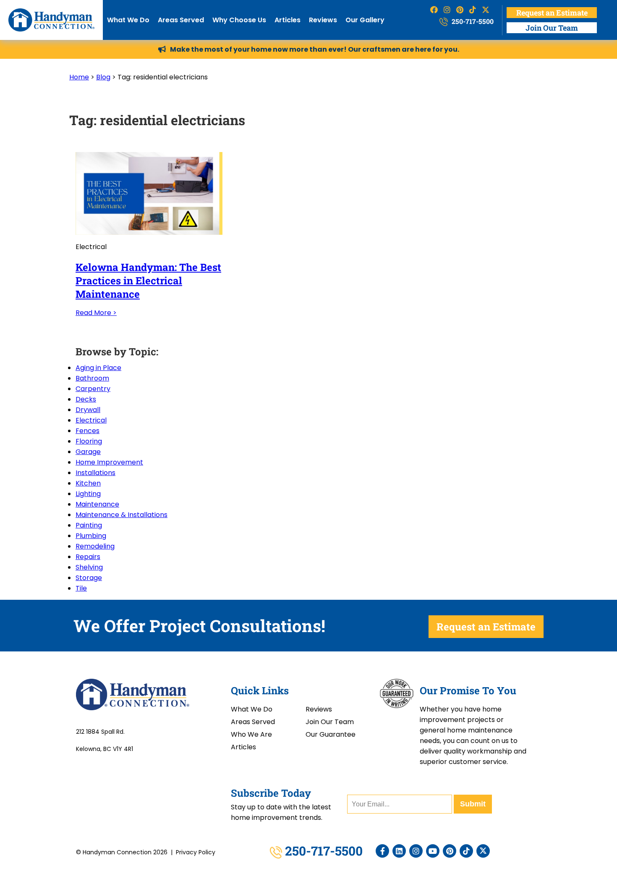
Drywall (88, 410)
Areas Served (181, 20)
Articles (288, 20)
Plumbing (91, 536)
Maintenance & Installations (121, 515)
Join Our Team (551, 28)
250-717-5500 (472, 21)
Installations (95, 473)
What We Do (128, 20)
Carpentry (93, 389)
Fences (87, 431)
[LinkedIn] (399, 851)
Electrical (91, 420)
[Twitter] (483, 851)
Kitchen (88, 483)
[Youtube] (432, 851)
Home (79, 77)
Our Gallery (364, 20)
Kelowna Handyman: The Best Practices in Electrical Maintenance (148, 280)
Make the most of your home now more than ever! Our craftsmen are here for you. (314, 49)
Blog (103, 77)
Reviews (323, 20)
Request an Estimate (552, 13)
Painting (89, 525)
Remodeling (95, 546)
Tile (81, 588)
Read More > (96, 313)
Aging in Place (98, 368)
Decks (86, 399)
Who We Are (251, 734)
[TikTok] (466, 851)
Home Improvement (109, 462)
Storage (89, 578)
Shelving (89, 567)
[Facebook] (382, 851)
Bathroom (92, 378)
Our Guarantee (331, 734)
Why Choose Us (239, 20)
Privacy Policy (195, 852)
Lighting (88, 494)
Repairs (88, 557)
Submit (473, 804)
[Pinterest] (449, 851)
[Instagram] (416, 851)
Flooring (89, 441)
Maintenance (97, 504)
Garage (88, 452)
